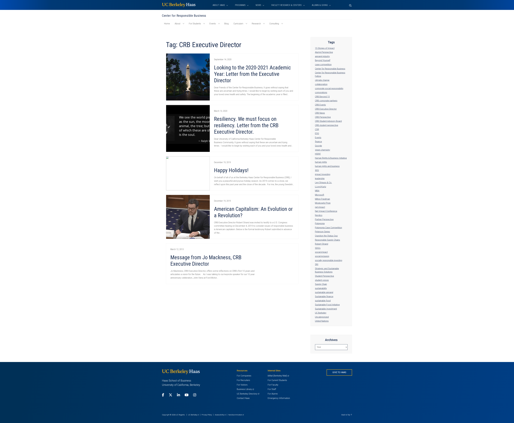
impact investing (322, 174)
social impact (321, 252)
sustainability (321, 288)
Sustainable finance (324, 296)
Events (212, 23)
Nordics (318, 215)
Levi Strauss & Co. (323, 182)
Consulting (274, 23)
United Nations (322, 321)
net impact (320, 207)
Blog (226, 23)
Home (168, 25)
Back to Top (346, 415)
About (177, 23)
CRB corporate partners (326, 100)
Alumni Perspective (324, 52)
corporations (321, 92)
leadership (320, 178)
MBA (317, 190)
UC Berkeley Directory (248, 393)
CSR (317, 129)
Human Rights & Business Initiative (331, 158)
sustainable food (323, 300)
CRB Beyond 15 (322, 96)
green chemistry (322, 150)
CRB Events (320, 105)
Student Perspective (324, 276)
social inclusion (322, 256)
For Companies (244, 375)
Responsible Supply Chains (327, 240)
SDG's (317, 248)
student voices (322, 280)
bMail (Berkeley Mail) (278, 375)
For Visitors (242, 385)
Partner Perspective (324, 219)
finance (318, 141)
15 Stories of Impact (325, 48)
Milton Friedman (322, 199)
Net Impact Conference (326, 211)
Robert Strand (321, 244)
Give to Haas (339, 372)
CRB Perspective (323, 117)
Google (318, 145)
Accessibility (220, 415)
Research (256, 23)
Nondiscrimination (236, 415)
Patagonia (320, 223)
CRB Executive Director (326, 109)
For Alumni (273, 393)
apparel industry (322, 56)
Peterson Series (322, 231)
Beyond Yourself (322, 60)
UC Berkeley (320, 313)
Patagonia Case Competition (328, 227)
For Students (195, 23)
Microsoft (319, 195)
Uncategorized (322, 317)
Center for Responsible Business (330, 68)
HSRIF (318, 154)
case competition (323, 64)
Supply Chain (321, 284)
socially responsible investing (328, 260)
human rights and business (327, 166)
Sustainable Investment (326, 309)
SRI (316, 264)
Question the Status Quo (326, 236)
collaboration (321, 84)
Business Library (245, 389)
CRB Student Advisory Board (328, 121)
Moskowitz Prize (322, 203)
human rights (321, 162)
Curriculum (238, 23)
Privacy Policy (207, 415)
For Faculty (273, 385)
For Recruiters (243, 380)
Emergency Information (279, 398)
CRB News (320, 113)
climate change (322, 80)
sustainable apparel (324, 292)
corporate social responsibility (329, 88)
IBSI (317, 170)
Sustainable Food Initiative (327, 304)
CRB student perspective (326, 125)
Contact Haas (243, 398)
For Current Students (277, 380)
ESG (317, 133)
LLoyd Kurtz (320, 186)
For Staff (272, 389)
